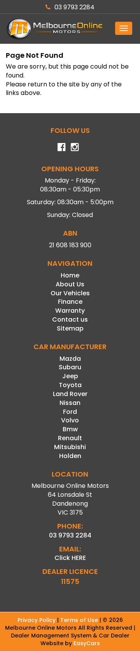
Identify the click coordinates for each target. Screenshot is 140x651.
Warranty (70, 310)
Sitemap (70, 328)
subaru (70, 367)
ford (70, 411)
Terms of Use (80, 620)
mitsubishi (70, 447)
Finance (70, 301)
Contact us (70, 319)
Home (70, 275)
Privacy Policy (37, 620)
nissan (70, 402)
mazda (70, 358)
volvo (70, 420)
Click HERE (70, 557)
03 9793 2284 (74, 7)
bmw (70, 429)
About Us (70, 284)
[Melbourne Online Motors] (70, 29)
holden (70, 455)
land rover (70, 393)
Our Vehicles (70, 293)
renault (70, 438)
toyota (70, 385)
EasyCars (87, 643)
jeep (70, 376)
